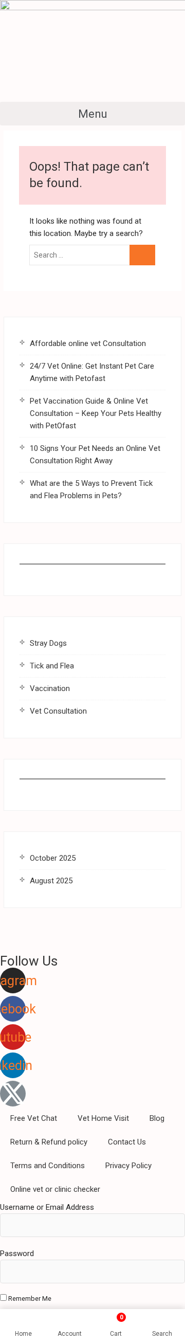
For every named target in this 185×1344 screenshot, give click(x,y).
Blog (157, 1118)
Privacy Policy (128, 1165)
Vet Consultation (58, 711)
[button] (92, 113)
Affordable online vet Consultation (88, 343)
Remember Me (29, 1298)
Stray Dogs (48, 643)
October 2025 (53, 858)
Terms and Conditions (47, 1165)
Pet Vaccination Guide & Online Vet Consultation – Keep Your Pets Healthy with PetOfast (95, 413)
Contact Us (127, 1142)
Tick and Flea (52, 665)
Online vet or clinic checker (55, 1189)
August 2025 (51, 880)
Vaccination (50, 688)
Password (17, 1253)
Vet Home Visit (103, 1118)
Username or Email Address (47, 1207)
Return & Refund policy (48, 1142)
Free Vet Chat (33, 1118)
